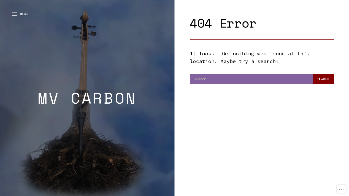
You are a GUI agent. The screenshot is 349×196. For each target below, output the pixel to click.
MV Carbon (87, 98)
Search (323, 79)
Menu (24, 14)
